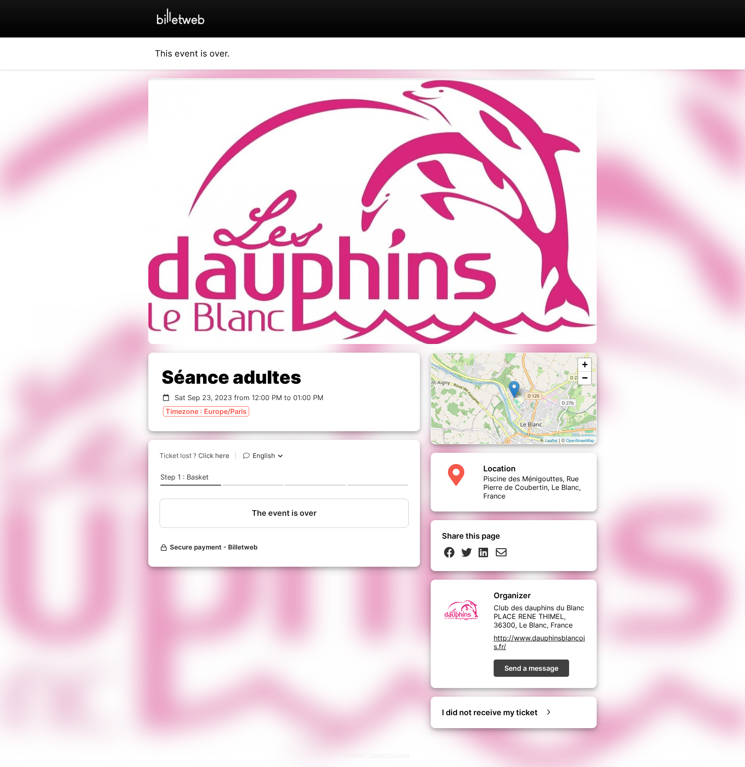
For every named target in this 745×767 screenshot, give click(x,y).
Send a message (531, 668)
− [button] (585, 377)
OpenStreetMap (580, 440)
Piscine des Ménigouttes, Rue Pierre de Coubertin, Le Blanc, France (532, 487)
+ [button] (585, 364)
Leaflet (551, 440)
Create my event (389, 755)
